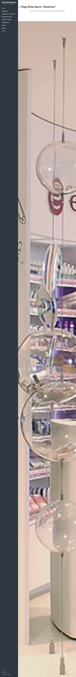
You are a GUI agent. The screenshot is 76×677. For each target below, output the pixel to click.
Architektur (5, 11)
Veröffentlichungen (6, 674)
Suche (3, 31)
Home (3, 8)
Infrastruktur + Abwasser (8, 14)
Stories (4, 28)
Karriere (4, 25)
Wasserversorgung (7, 16)
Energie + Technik (6, 19)
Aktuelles (4, 672)
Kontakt (3, 670)
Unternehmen (5, 22)
